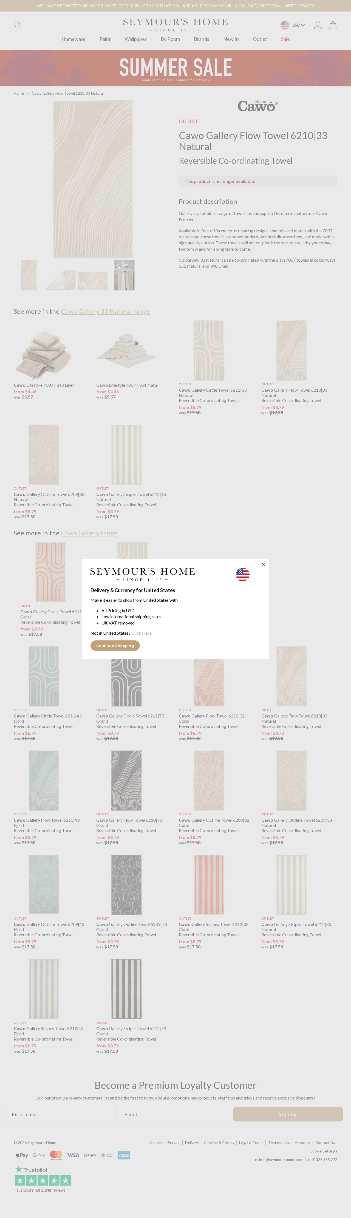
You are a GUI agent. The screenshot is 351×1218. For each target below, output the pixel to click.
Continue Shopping (115, 645)
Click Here (141, 632)
